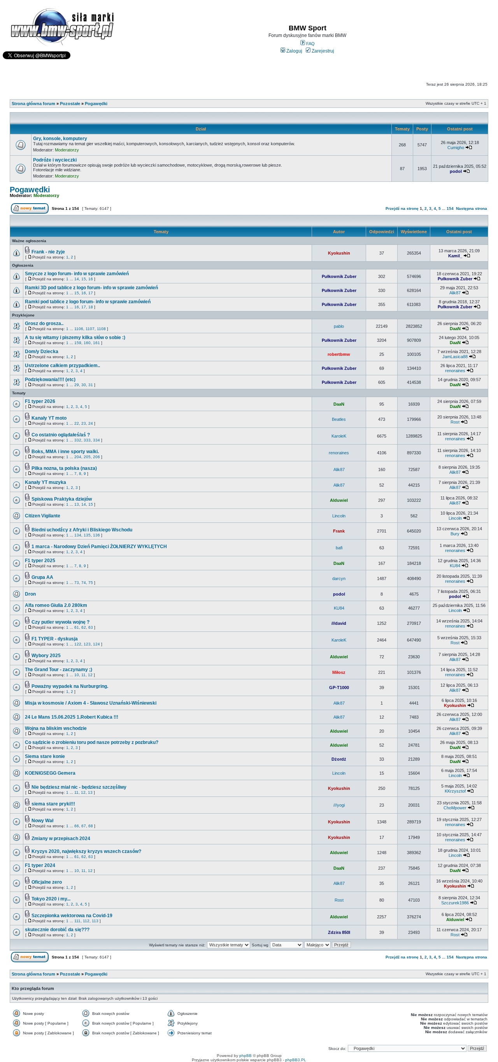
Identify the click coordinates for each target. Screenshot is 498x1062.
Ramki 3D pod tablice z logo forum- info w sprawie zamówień (91, 287)
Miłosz (338, 672)
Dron (30, 594)
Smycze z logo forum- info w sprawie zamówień (77, 273)
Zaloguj (293, 51)
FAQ (310, 43)
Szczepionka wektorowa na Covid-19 (72, 915)
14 (76, 279)
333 (87, 440)
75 (90, 582)
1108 (101, 329)
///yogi (339, 805)
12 (90, 675)
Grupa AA (42, 577)
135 (87, 535)
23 (83, 423)
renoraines (455, 370)
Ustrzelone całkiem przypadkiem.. (62, 365)
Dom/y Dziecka (41, 351)
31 (90, 385)
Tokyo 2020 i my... (51, 899)
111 (77, 921)
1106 (78, 329)
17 (90, 293)
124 (96, 644)
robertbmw (339, 354)
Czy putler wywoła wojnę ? (60, 622)
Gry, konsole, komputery (60, 138)
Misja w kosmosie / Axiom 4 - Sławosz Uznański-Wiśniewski (90, 703)
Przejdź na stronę (402, 208)
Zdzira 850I (339, 932)
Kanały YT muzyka (45, 482)
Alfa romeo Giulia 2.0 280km (56, 605)
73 (76, 582)
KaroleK (338, 436)
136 (96, 535)
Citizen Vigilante (42, 516)
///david (338, 623)
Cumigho (455, 147)
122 (77, 644)
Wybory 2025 (46, 655)
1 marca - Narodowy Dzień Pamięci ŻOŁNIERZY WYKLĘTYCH (99, 546)
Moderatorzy (67, 150)
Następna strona (471, 208)
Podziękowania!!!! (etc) (50, 379)
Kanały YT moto (49, 418)
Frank (339, 531)
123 (87, 644)
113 (95, 921)
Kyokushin (339, 253)
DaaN (455, 328)
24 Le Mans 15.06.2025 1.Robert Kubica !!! (71, 717)
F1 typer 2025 (40, 560)
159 (77, 343)
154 (450, 208)
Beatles (339, 419)
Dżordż (338, 759)
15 (83, 279)
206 (96, 457)
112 (86, 921)
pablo (339, 326)
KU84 (455, 565)
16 (90, 279)
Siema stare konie (45, 756)
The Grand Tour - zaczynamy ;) (58, 669)
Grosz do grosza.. (44, 323)
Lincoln (338, 515)
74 (83, 582)
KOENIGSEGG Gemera (50, 773)
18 (90, 307)
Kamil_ (455, 255)
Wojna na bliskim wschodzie (56, 728)
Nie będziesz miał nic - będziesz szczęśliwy (79, 787)
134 (77, 535)
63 (90, 627)
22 (76, 423)
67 (83, 826)
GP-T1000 (339, 687)
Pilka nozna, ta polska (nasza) (64, 468)
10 (76, 675)
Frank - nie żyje (48, 252)
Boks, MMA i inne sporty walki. (65, 451)
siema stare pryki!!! (53, 804)
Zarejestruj (322, 51)
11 (83, 675)
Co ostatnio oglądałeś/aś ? (61, 435)
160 (87, 343)
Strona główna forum (33, 103)
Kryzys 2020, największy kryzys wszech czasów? (86, 851)
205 (87, 457)
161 (96, 343)
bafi (339, 547)
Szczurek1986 (455, 902)
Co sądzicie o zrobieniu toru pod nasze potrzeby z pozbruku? (91, 742)
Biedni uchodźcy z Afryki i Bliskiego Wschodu (82, 530)
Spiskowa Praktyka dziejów (62, 499)
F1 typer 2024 (40, 865)
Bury (455, 533)
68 (90, 826)
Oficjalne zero (47, 882)
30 (83, 385)
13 (76, 504)
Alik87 (455, 292)
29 (76, 385)
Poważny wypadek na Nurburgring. (70, 686)
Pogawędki (96, 103)
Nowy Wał (42, 820)
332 (77, 440)
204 (77, 457)
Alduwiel (339, 500)
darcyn (338, 578)
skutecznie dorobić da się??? (57, 929)
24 (90, 423)
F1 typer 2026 (40, 401)
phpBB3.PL (295, 1060)
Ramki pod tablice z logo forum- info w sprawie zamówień (88, 301)
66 (76, 826)
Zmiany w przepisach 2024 (61, 838)
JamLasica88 (455, 356)
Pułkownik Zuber (339, 276)
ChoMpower (455, 807)
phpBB (245, 1055)
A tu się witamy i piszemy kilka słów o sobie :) (75, 337)
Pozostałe (70, 103)
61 (76, 627)
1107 (90, 329)
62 (83, 627)
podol (456, 171)
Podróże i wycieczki (55, 160)
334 (96, 440)
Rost (455, 422)
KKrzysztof (455, 791)
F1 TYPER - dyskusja (55, 639)
